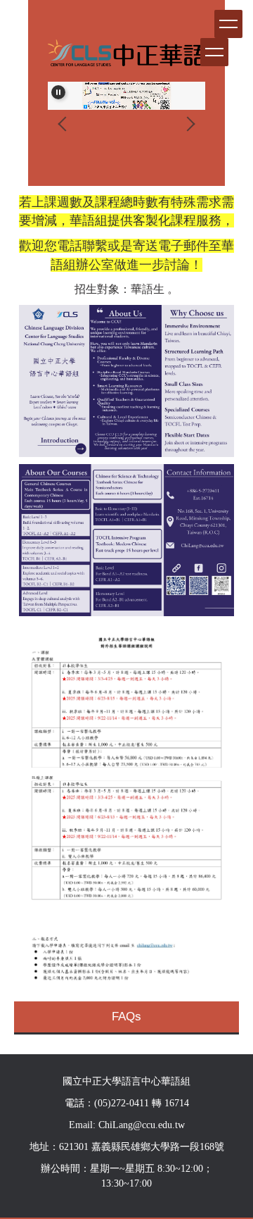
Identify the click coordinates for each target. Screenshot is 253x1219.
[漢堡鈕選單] (214, 52)
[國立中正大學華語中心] (126, 56)
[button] (58, 92)
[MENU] (228, 24)
